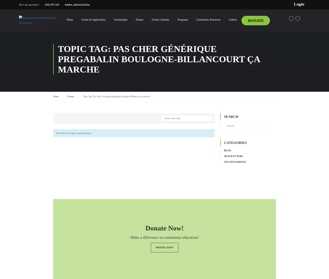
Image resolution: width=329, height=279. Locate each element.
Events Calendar (160, 19)
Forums (70, 96)
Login (299, 4)
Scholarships (120, 19)
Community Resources (208, 19)
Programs (183, 19)
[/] (38, 23)
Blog (227, 150)
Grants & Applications (93, 19)
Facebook (291, 18)
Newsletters (233, 156)
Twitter (297, 18)
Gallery (233, 19)
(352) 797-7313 (52, 4)
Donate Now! (164, 247)
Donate (139, 19)
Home (70, 19)
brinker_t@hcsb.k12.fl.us (77, 4)
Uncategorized (235, 161)
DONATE (256, 20)
